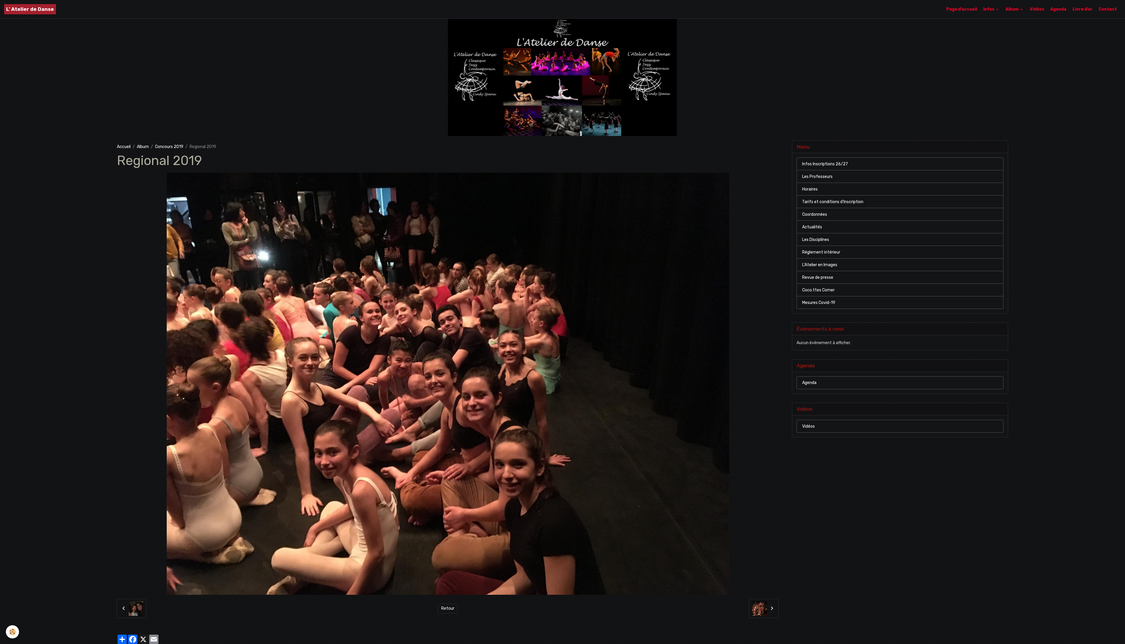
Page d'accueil (961, 9)
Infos (989, 9)
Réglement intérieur (821, 252)
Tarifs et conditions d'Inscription (832, 201)
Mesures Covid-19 (818, 302)
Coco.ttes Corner (818, 290)
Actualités (812, 227)
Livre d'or (1082, 9)
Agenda (1058, 9)
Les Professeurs (817, 176)
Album (1012, 9)
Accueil (124, 146)
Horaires (810, 189)
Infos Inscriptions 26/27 (825, 164)
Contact (1108, 9)
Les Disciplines (815, 239)
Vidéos (1037, 9)
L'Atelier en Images (819, 264)
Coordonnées (814, 214)
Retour (447, 608)
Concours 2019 (169, 146)
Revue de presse (817, 277)
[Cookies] (12, 631)
